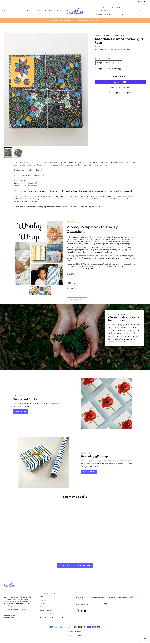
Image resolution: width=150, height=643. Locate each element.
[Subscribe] (105, 604)
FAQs (42, 597)
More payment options (120, 87)
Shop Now (49, 11)
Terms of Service (46, 610)
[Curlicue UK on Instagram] (77, 610)
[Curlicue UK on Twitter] (85, 610)
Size (69, 278)
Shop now (89, 471)
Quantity (71, 288)
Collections (105, 35)
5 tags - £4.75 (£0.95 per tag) (109, 69)
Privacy (42, 603)
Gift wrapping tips (110, 7)
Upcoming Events (117, 35)
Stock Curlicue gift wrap (111, 11)
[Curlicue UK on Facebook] (81, 610)
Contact (121, 14)
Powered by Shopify (75, 635)
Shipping (108, 49)
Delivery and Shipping (48, 593)
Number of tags (103, 58)
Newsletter (44, 600)
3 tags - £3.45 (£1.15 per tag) (108, 63)
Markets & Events (105, 14)
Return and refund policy (49, 614)
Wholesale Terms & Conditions (51, 617)
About (37, 11)
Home (28, 11)
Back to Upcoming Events (76, 565)
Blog (59, 11)
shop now (20, 411)
